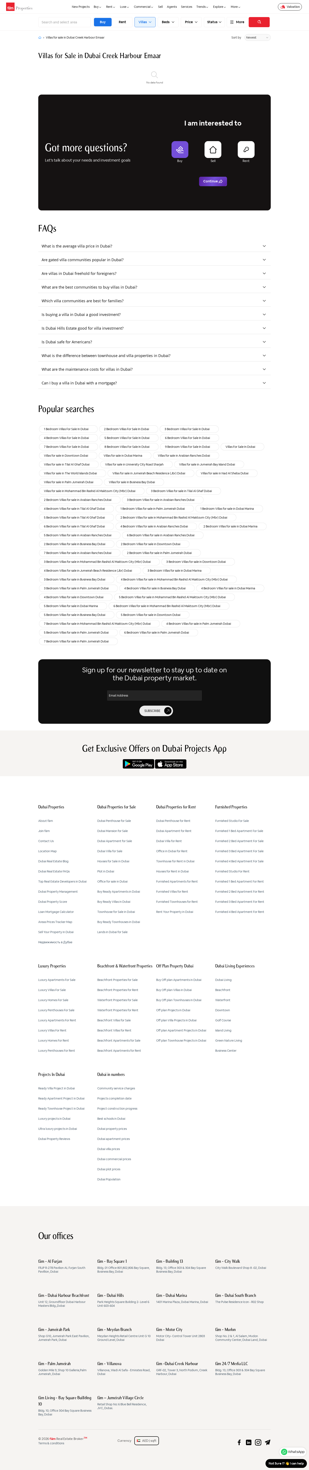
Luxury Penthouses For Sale (56, 1010)
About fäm (45, 821)
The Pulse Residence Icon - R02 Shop (239, 1299)
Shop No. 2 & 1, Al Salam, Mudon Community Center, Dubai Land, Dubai (241, 1335)
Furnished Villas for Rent (172, 892)
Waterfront (222, 1000)
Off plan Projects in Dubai (173, 1010)
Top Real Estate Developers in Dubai (62, 881)
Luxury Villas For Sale (52, 990)
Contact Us (46, 841)
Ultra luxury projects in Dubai (57, 1129)
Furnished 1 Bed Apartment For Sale (239, 831)
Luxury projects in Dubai (54, 1119)
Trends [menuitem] (201, 7)
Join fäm (44, 831)
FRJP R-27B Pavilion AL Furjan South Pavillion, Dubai (61, 1266)
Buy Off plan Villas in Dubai (174, 990)
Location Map (47, 851)
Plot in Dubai (105, 871)
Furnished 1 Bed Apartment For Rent (239, 881)
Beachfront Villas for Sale (114, 1020)
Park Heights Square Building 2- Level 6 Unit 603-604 (123, 1301)
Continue (210, 181)
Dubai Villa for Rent (169, 841)
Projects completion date (114, 1098)
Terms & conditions (51, 1443)
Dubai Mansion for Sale (112, 831)
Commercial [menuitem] (142, 7)
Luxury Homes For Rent (53, 1040)
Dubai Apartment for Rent (173, 831)
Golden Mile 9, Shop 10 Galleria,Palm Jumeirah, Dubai (62, 1369)
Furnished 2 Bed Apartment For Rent (239, 892)
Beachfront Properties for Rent (117, 990)
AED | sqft (148, 1441)
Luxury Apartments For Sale (56, 980)
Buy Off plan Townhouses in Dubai (178, 1000)
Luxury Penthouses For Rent (56, 1051)
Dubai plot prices (108, 1169)
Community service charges (116, 1088)
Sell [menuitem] (160, 7)
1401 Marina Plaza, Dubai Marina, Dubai (182, 1299)
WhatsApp (296, 1452)
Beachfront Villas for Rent (114, 1030)
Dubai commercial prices (114, 1159)
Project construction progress (117, 1108)
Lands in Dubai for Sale (112, 932)
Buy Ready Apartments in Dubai (118, 892)
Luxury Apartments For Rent (57, 1020)
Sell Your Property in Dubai (56, 932)
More (240, 22)
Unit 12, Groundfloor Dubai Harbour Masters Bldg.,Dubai (63, 1301)
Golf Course (223, 1020)
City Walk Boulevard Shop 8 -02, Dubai (240, 1265)
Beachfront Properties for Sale (117, 980)
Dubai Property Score (52, 902)
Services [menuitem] (186, 7)
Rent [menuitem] (109, 7)
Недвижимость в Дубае (55, 942)
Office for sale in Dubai (112, 881)
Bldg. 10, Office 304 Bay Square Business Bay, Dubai (64, 1406)
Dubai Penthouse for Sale (114, 821)
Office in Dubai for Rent (172, 851)
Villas (143, 22)
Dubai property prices (112, 1129)
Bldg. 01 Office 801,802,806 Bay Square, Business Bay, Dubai (123, 1266)
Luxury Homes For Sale (53, 1000)
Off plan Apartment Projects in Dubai (181, 1030)
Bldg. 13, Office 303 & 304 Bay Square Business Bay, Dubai (181, 1266)
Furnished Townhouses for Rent (177, 902)
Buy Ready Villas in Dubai (113, 902)
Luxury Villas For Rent (52, 1030)
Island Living (223, 1030)
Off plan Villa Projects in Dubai (176, 1020)
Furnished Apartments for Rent (177, 881)
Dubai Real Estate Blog (53, 861)
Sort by (236, 37)
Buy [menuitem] (96, 7)
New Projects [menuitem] (81, 7)
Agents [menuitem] (172, 7)
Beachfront (222, 990)
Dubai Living (223, 980)
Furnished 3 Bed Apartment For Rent (239, 902)
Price (189, 22)
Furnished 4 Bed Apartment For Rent (239, 912)
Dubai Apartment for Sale (114, 841)
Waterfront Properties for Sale (117, 1000)
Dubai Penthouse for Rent (173, 821)
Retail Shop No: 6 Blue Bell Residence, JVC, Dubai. (122, 1403)
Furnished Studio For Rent (232, 871)
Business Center (225, 1051)
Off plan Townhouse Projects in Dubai (181, 1040)
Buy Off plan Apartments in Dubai (178, 980)
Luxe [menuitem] (123, 7)
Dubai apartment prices (113, 1139)
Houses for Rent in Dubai (172, 871)
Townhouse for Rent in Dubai (175, 861)
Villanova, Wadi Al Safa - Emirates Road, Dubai (123, 1369)
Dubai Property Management (58, 892)
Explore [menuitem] (218, 7)
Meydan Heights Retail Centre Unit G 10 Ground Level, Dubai (124, 1335)
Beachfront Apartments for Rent (119, 1051)
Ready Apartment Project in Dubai (61, 1098)
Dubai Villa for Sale (109, 851)
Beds (166, 22)
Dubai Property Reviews (54, 1139)
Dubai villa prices (108, 1149)
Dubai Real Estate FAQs (54, 871)
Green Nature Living (228, 1040)
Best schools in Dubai (111, 1119)
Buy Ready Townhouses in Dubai (118, 922)
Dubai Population (108, 1179)
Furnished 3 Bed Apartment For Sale (239, 851)
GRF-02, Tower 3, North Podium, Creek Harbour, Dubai (181, 1369)
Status (212, 22)
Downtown (222, 1010)
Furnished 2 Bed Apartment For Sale (239, 841)
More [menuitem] (234, 7)
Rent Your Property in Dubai (174, 912)
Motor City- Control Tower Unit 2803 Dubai (180, 1335)
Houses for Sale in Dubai (113, 861)
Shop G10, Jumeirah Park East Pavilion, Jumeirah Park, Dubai (63, 1335)
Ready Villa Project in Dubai (56, 1088)
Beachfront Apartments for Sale (118, 1040)
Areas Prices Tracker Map (55, 922)
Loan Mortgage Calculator (56, 912)
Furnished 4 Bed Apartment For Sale (239, 861)
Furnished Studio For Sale (232, 821)
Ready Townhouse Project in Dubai (61, 1108)
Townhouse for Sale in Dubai (116, 912)
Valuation (293, 7)
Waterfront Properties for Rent (117, 1010)
